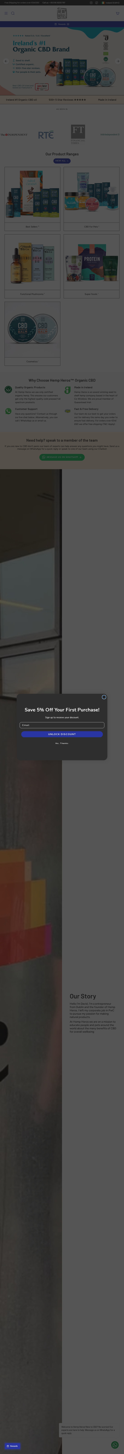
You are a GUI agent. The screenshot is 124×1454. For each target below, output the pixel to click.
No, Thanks (62, 743)
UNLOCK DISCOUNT (62, 734)
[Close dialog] (104, 697)
